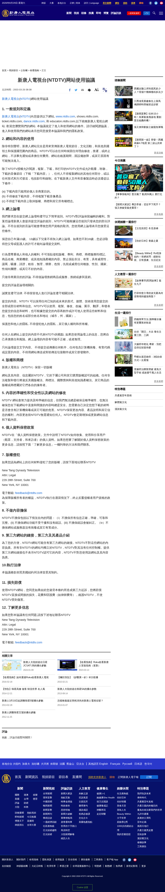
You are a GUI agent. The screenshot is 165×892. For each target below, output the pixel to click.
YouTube (161, 3)
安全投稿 (72, 859)
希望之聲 (64, 866)
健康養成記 (102, 805)
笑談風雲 (83, 797)
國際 (17, 794)
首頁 (4, 70)
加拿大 (26, 763)
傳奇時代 (141, 797)
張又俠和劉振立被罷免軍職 (148, 127)
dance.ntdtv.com (34, 121)
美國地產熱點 (85, 822)
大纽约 (17, 763)
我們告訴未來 (144, 793)
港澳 (26, 794)
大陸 (17, 807)
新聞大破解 (66, 814)
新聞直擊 (47, 810)
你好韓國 (121, 801)
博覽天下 (19, 821)
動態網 (108, 866)
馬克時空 (65, 830)
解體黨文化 (121, 402)
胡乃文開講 (102, 801)
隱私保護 (46, 859)
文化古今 (83, 818)
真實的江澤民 (144, 818)
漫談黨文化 (121, 409)
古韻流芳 (83, 801)
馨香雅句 (83, 805)
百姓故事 (141, 834)
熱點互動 (65, 797)
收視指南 (33, 859)
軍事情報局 (66, 818)
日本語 (138, 763)
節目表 (63, 777)
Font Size (96, 89)
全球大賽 (31, 825)
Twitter (156, 3)
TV (147, 13)
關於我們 (20, 859)
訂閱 (149, 777)
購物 (141, 3)
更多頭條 (158, 152)
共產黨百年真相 (123, 395)
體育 (35, 799)
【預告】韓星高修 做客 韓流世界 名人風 (23, 689)
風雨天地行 (143, 826)
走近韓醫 (101, 814)
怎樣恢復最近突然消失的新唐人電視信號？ (80, 700)
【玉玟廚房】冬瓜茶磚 (146, 228)
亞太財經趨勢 (50, 830)
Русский (127, 763)
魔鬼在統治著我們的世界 (149, 810)
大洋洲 (45, 763)
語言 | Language (91, 3)
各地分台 (62, 3)
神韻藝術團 (22, 866)
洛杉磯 (35, 763)
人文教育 (84, 788)
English (103, 763)
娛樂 (35, 794)
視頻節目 (13, 70)
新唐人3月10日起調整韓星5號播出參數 (22, 700)
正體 (72, 3)
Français (115, 763)
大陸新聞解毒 (67, 834)
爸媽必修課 (84, 814)
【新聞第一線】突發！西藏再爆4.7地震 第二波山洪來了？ (148, 143)
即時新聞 (19, 816)
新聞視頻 (49, 788)
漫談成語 (83, 810)
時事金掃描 (66, 801)
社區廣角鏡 (48, 826)
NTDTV (25, 98)
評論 (17, 803)
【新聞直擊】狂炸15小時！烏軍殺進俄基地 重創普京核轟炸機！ (147, 117)
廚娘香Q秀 (122, 822)
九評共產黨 (143, 814)
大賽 (51, 3)
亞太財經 (47, 834)
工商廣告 (141, 846)
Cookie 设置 (82, 887)
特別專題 (120, 389)
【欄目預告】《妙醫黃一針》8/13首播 (77, 677)
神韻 (43, 3)
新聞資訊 (31, 777)
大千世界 (121, 818)
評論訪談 (116, 13)
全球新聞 (47, 793)
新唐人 (6, 98)
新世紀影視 (132, 866)
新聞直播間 (134, 13)
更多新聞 (158, 266)
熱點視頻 (31, 812)
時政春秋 (65, 805)
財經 (26, 803)
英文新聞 (107, 3)
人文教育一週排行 (125, 274)
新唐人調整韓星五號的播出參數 (19, 712)
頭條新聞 (120, 80)
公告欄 (24, 70)
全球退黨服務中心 (82, 866)
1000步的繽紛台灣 (125, 828)
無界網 (119, 866)
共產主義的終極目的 (147, 805)
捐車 (133, 3)
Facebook (150, 3)
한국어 (148, 763)
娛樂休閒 (123, 788)
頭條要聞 (19, 812)
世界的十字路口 (69, 826)
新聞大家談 (66, 793)
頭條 (83, 13)
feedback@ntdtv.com (28, 493)
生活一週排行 (123, 312)
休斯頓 (54, 763)
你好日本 (121, 797)
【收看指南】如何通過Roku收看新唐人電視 (25, 677)
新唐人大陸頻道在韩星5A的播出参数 (77, 689)
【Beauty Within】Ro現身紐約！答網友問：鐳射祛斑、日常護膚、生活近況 (147, 256)
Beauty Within (124, 814)
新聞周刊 (47, 814)
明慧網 (97, 866)
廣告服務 (85, 859)
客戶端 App (112, 859)
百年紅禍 (141, 822)
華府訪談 (47, 818)
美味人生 (121, 810)
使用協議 (59, 859)
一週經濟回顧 (50, 822)
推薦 (91, 13)
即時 (98, 13)
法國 (62, 763)
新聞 (69, 13)
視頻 (76, 13)
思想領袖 (65, 810)
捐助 (125, 3)
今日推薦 (120, 160)
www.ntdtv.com (65, 116)
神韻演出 (19, 825)
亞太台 (80, 763)
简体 (78, 3)
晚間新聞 (47, 805)
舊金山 (70, 763)
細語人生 (65, 838)
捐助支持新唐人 (97, 777)
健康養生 (102, 788)
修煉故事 (141, 842)
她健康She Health (106, 797)
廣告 (117, 3)
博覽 (106, 13)
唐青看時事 (66, 822)
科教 (26, 807)
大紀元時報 (37, 866)
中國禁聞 (47, 801)
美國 (17, 799)
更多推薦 (158, 214)
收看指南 (34, 70)
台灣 (26, 799)
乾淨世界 (51, 866)
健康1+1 (101, 793)
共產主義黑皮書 (145, 830)
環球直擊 (47, 797)
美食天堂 (121, 805)
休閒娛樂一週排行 (125, 222)
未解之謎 (83, 793)
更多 (143, 866)
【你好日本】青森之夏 (146, 240)
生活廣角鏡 (122, 793)
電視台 (15, 98)
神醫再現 (101, 810)
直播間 (77, 777)
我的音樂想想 (124, 834)
